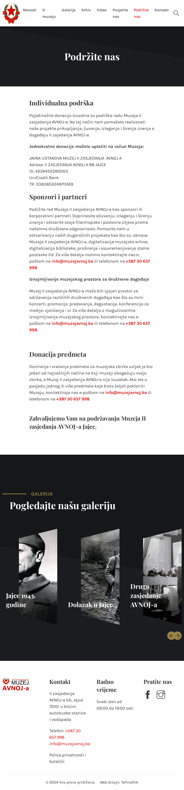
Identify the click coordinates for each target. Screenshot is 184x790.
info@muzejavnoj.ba (72, 261)
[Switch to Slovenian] (167, 20)
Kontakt (162, 10)
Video (102, 10)
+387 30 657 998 (72, 399)
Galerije (68, 10)
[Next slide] (177, 635)
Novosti (29, 10)
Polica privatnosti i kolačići (67, 758)
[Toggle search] (176, 13)
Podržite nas (141, 13)
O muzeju (49, 13)
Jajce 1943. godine (20, 600)
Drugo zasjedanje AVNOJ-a (145, 595)
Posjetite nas (120, 13)
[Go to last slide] (171, 635)
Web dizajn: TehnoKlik (119, 782)
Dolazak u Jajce (90, 604)
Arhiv (86, 10)
